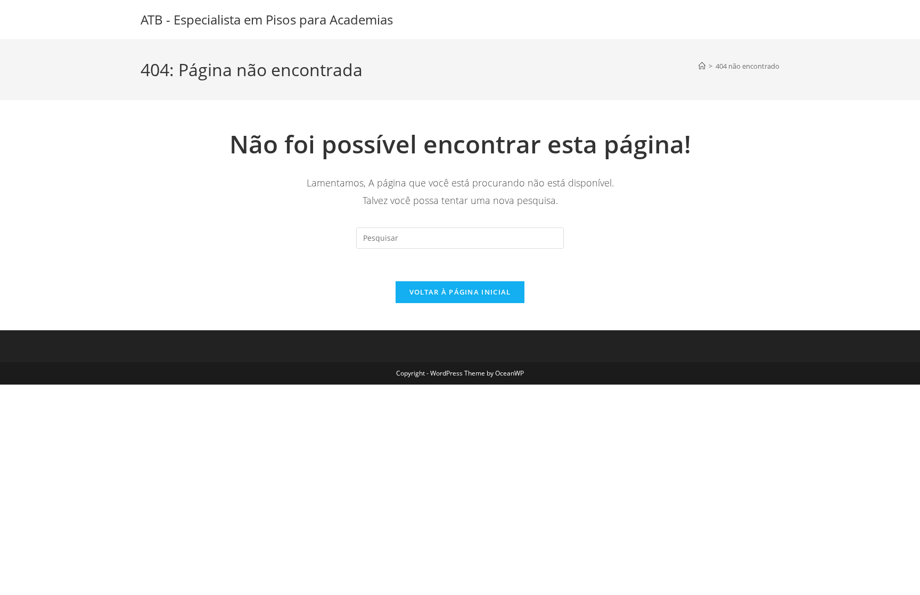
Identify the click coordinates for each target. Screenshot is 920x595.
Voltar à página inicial (460, 292)
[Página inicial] (702, 66)
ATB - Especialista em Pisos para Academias (267, 19)
